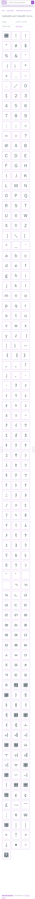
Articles (22, 6)
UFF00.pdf (19, 26)
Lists (17, 6)
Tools (26, 6)
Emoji (14, 6)
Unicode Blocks (7, 6)
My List (31, 6)
